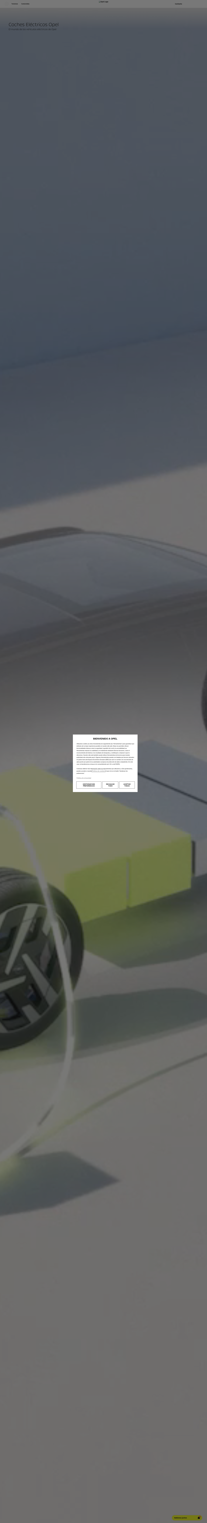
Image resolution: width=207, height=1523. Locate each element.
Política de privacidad (84, 778)
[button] (88, 785)
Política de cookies (98, 771)
